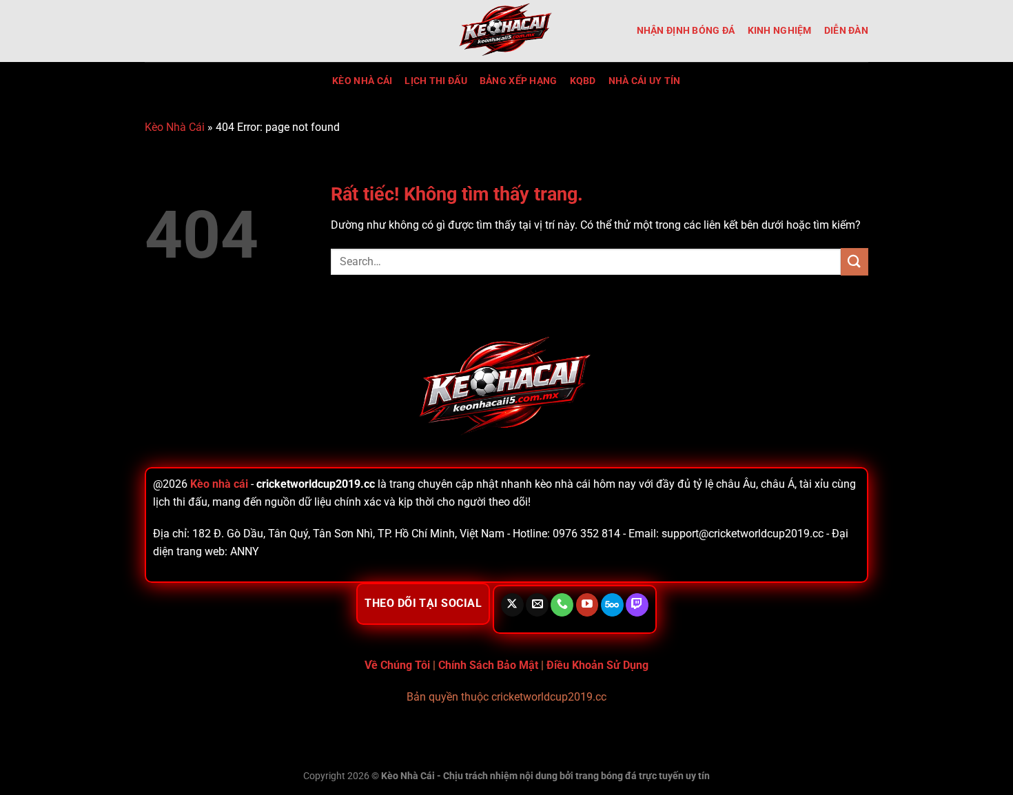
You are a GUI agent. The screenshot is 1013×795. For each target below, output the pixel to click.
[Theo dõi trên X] (512, 605)
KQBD (583, 81)
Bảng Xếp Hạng (518, 81)
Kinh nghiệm (780, 31)
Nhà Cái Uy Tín (644, 81)
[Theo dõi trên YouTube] (587, 605)
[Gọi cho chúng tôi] (562, 605)
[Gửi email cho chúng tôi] (537, 605)
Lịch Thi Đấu (436, 81)
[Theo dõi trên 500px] (612, 605)
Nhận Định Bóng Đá (686, 31)
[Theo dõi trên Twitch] (637, 605)
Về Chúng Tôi (397, 665)
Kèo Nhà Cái (362, 81)
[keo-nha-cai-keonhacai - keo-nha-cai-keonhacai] (506, 31)
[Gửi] (854, 261)
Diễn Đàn (846, 31)
